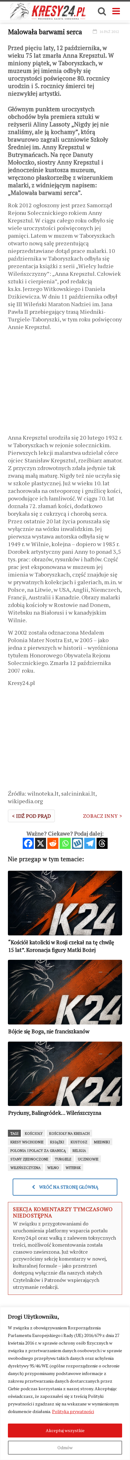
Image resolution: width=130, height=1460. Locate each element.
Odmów (65, 1447)
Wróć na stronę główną (68, 1187)
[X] (40, 843)
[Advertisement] (65, 384)
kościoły (34, 1133)
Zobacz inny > (102, 815)
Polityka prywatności (73, 1411)
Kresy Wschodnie (27, 1142)
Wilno (53, 1168)
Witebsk (73, 1168)
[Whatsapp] (65, 843)
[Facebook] (28, 843)
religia (79, 1150)
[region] (65, 1383)
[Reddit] (52, 843)
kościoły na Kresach (69, 1133)
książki (57, 1142)
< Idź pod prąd (31, 815)
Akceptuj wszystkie (65, 1430)
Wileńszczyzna (25, 1168)
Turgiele (63, 1159)
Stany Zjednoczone (29, 1159)
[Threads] (102, 843)
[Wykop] (77, 843)
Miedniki (102, 1142)
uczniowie (88, 1159)
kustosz (79, 1142)
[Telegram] (89, 843)
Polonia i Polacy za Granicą (38, 1150)
